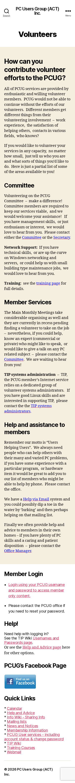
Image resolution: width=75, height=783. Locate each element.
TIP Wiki (14, 743)
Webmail (14, 752)
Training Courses (21, 747)
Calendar (14, 708)
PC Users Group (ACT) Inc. (37, 11)
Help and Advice (21, 713)
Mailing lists (17, 721)
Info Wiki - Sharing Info (26, 717)
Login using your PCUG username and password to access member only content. (36, 590)
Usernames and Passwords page (31, 640)
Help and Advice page (41, 647)
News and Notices (22, 726)
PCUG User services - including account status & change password (34, 736)
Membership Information (27, 730)
